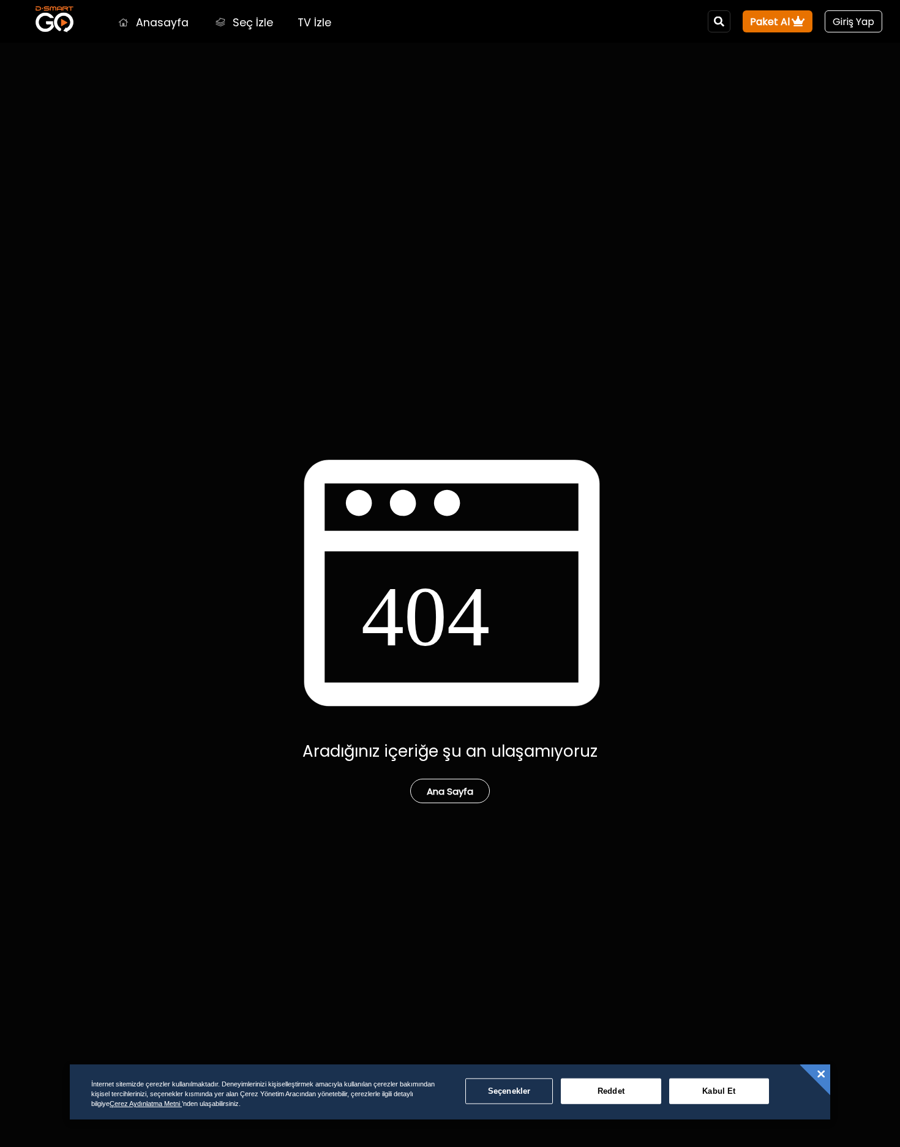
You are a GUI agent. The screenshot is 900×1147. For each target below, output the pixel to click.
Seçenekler (509, 1091)
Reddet (611, 1091)
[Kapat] (821, 1074)
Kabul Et (718, 1091)
